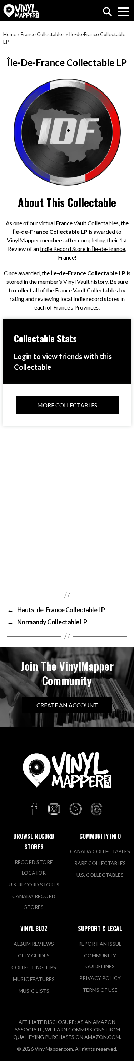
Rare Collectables (100, 863)
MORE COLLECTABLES (67, 405)
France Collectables (43, 34)
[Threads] (96, 809)
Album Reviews (34, 944)
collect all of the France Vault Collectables (66, 290)
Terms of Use (100, 990)
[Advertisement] (67, 507)
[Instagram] (54, 809)
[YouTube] (75, 809)
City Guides (34, 955)
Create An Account (67, 705)
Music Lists (34, 991)
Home (9, 34)
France (61, 307)
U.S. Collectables (100, 875)
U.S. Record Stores (34, 884)
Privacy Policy (100, 978)
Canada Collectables (100, 851)
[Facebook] (35, 809)
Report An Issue (100, 944)
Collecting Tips (33, 967)
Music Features (34, 979)
